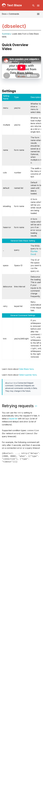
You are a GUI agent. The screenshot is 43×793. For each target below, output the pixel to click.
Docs (4, 14)
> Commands (13, 14)
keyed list (13, 418)
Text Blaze (14, 5)
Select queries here (28, 375)
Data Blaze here (26, 369)
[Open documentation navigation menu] (38, 14)
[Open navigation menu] (38, 5)
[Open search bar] (33, 5)
